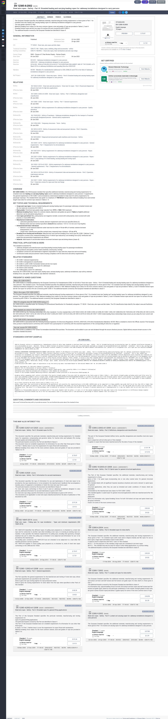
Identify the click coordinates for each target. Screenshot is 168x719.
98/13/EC (55, 599)
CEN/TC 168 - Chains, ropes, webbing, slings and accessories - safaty (52, 49)
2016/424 (64, 12)
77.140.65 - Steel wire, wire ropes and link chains (45, 45)
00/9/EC (48, 12)
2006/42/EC (41, 464)
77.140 (123, 49)
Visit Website (145, 69)
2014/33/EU (50, 464)
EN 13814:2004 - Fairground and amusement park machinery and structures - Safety (57, 137)
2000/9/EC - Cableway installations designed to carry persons (50, 62)
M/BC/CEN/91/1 (72, 648)
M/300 (71, 12)
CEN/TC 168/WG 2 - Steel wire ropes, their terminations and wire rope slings (54, 51)
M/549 (64, 464)
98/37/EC (62, 599)
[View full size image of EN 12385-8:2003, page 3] (107, 30)
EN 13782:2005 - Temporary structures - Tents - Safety (48, 123)
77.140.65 (41, 12)
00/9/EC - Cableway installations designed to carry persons (49, 60)
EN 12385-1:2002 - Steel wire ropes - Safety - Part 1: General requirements (54, 102)
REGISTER (161, 2)
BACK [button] (15, 12)
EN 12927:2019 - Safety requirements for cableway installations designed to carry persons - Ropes (61, 151)
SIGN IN (152, 2)
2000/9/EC (55, 12)
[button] (112, 12)
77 (120, 49)
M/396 (58, 464)
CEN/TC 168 (78, 12)
